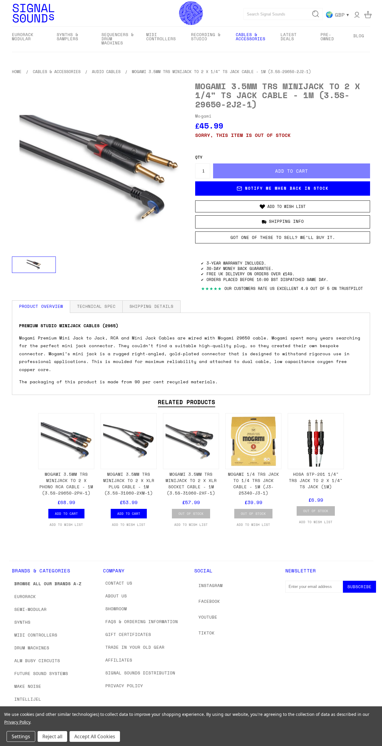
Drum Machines (31, 648)
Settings (21, 736)
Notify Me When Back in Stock (287, 188)
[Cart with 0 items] (368, 14)
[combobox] (283, 14)
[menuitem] (29, 38)
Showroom (116, 609)
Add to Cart (66, 513)
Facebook (209, 601)
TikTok (206, 633)
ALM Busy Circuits (37, 660)
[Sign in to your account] (357, 14)
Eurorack (25, 596)
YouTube (207, 617)
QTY (198, 157)
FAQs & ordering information (141, 621)
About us (116, 596)
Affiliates (118, 660)
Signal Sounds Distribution (140, 673)
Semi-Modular (30, 609)
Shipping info (286, 221)
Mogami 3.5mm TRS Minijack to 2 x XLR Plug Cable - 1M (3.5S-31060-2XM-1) (128, 483)
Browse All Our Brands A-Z (47, 583)
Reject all (52, 736)
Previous (366, 727)
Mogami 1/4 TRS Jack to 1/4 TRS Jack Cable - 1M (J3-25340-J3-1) (253, 483)
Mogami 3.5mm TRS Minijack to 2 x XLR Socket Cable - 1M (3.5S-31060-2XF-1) (191, 483)
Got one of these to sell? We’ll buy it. (282, 237)
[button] (282, 206)
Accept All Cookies (94, 736)
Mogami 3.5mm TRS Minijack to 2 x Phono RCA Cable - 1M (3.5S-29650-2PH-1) (66, 483)
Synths (22, 622)
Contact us (118, 583)
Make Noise (27, 686)
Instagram (210, 585)
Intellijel (27, 699)
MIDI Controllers (35, 635)
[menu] (191, 39)
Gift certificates (128, 634)
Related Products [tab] (186, 402)
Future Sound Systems (41, 673)
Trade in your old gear (134, 647)
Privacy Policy (124, 685)
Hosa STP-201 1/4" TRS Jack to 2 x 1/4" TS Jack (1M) (316, 480)
